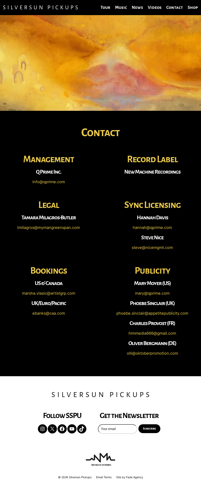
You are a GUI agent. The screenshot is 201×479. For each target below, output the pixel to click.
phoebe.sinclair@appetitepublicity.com (152, 313)
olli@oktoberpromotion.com (152, 353)
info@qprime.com (48, 181)
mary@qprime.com (152, 293)
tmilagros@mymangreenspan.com (48, 227)
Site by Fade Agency (129, 477)
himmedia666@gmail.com (152, 333)
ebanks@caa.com (48, 313)
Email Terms (103, 477)
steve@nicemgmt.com (152, 247)
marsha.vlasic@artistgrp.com (48, 293)
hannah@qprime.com (152, 227)
